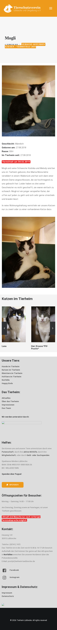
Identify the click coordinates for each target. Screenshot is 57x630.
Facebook (14, 570)
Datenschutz (8, 596)
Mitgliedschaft (9, 455)
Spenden (14, 485)
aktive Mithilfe (30, 452)
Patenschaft (8, 452)
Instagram (14, 577)
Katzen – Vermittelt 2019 (20, 47)
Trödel (34, 346)
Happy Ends (7, 383)
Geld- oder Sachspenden (38, 455)
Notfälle (6, 380)
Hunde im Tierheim (10, 366)
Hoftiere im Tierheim (11, 377)
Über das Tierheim (10, 401)
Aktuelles (6, 398)
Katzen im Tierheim (11, 370)
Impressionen (8, 405)
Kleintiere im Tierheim (12, 373)
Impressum (7, 593)
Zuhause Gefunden (33, 44)
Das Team (6, 408)
